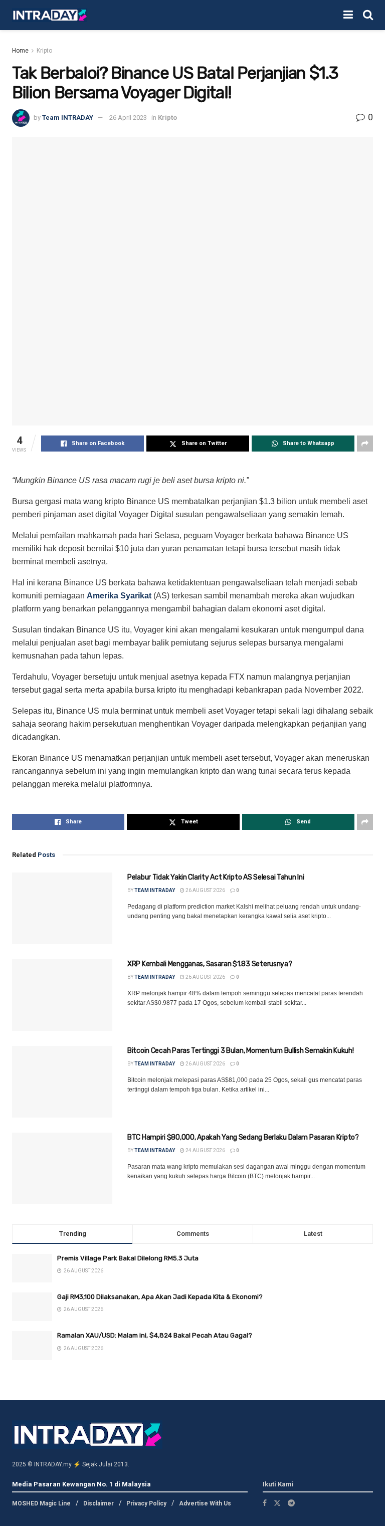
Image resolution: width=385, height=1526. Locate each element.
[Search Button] (368, 15)
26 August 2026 (204, 890)
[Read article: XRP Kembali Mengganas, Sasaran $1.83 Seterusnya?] (62, 995)
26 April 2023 (128, 117)
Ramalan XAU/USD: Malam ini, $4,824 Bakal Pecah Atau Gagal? (154, 1335)
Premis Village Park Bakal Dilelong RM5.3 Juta (128, 1258)
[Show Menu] (348, 15)
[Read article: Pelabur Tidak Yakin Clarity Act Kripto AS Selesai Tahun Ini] (62, 908)
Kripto (44, 50)
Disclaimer (98, 1503)
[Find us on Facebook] (265, 1502)
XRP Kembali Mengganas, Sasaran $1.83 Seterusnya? (209, 964)
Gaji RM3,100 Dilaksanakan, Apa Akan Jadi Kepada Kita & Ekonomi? (160, 1296)
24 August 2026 (204, 1150)
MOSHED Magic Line (41, 1503)
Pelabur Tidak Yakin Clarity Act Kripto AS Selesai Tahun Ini (215, 877)
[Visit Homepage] (49, 15)
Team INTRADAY (67, 117)
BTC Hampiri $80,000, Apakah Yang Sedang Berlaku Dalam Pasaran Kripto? (243, 1137)
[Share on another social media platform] (365, 443)
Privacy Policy (146, 1503)
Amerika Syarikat (119, 595)
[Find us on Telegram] (291, 1502)
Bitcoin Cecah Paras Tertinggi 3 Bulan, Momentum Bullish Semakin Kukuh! (240, 1050)
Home (20, 50)
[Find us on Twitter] (277, 1502)
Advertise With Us (205, 1503)
